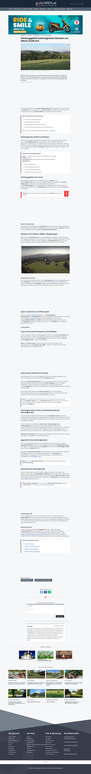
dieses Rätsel (48, 484)
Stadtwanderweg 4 (64, 280)
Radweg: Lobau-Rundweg (31, 549)
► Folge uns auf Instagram (71, 745)
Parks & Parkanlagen (46, 35)
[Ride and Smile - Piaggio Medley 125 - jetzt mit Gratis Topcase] (45, 24)
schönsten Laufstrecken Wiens (33, 315)
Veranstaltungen (27, 9)
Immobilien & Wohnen (59, 9)
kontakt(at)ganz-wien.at (70, 738)
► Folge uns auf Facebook (70, 742)
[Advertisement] (45, 94)
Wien (10, 9)
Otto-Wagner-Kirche (36, 456)
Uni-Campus (66, 536)
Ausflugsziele (36, 35)
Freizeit (36, 9)
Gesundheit (43, 9)
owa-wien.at (52, 130)
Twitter (41, 592)
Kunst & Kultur (17, 9)
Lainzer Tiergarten (29, 544)
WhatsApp (49, 592)
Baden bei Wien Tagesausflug (32, 551)
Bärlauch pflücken (35, 318)
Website (41, 434)
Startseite (23, 35)
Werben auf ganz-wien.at (70, 754)
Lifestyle (49, 9)
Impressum (67, 749)
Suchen (82, 3)
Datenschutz (67, 750)
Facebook (45, 592)
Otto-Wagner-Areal (46, 532)
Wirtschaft (70, 9)
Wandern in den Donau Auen (32, 546)
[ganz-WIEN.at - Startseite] (45, 4)
